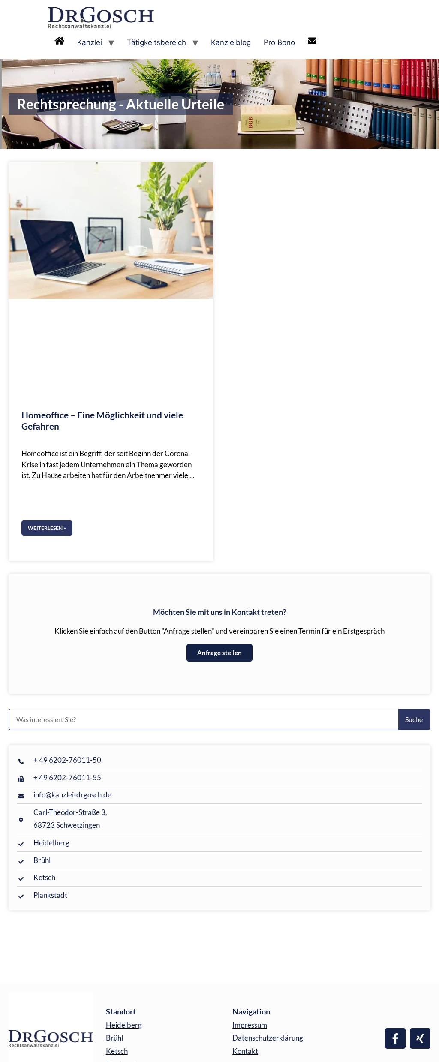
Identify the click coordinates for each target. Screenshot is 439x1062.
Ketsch (117, 1051)
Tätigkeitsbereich (156, 42)
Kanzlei (89, 42)
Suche (414, 719)
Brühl (114, 1037)
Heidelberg (124, 1024)
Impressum (249, 1024)
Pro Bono (279, 42)
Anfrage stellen (219, 652)
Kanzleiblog (231, 42)
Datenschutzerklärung (267, 1037)
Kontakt (245, 1051)
